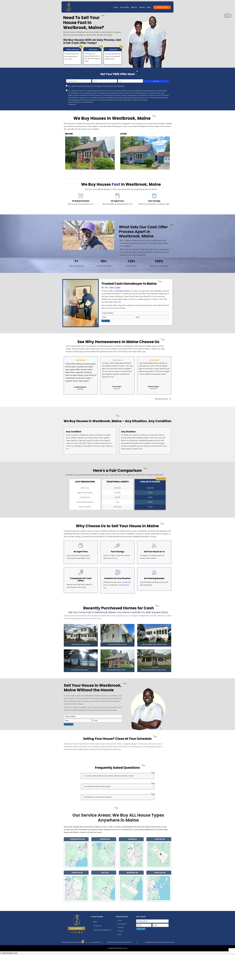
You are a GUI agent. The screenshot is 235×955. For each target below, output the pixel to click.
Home (116, 7)
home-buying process (139, 124)
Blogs (149, 7)
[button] (83, 775)
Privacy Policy (73, 102)
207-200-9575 (97, 926)
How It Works (124, 7)
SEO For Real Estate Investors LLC (124, 942)
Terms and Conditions (85, 102)
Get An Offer (156, 81)
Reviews (142, 7)
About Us (134, 7)
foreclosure (158, 438)
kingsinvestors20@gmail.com (102, 930)
